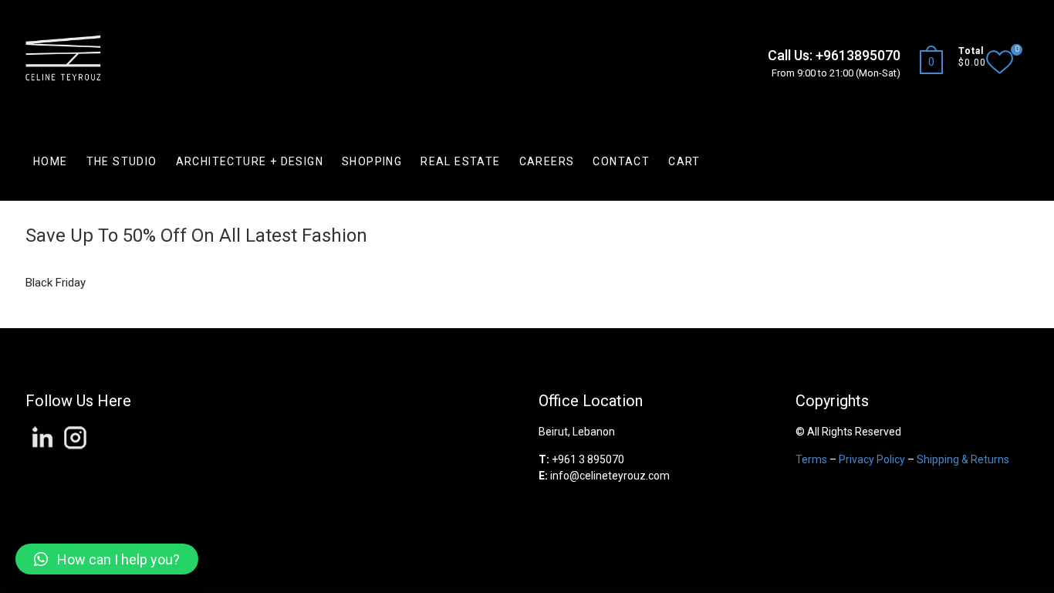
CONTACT (621, 161)
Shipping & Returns (963, 459)
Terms (811, 459)
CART (684, 161)
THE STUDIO (121, 161)
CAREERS (547, 161)
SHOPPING (372, 161)
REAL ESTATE (460, 161)
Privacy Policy (872, 459)
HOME (50, 161)
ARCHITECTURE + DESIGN (249, 161)
